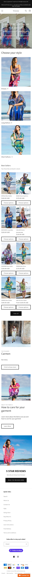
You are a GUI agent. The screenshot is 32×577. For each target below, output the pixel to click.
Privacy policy (27, 573)
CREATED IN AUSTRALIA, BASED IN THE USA (16, 33)
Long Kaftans (5, 123)
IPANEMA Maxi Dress (21, 266)
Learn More (7, 426)
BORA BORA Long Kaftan (7, 230)
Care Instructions (9, 525)
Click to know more (10, 367)
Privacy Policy (7, 520)
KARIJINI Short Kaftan (21, 300)
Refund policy (10, 573)
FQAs (5, 508)
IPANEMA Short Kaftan (6, 300)
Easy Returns (7, 516)
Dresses (3, 89)
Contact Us (7, 504)
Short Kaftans (6, 157)
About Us (6, 500)
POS (15, 571)
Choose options (9, 203)
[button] (2, 11)
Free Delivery (7, 529)
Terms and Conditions (10, 533)
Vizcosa (12, 571)
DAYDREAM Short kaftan (7, 266)
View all (16, 313)
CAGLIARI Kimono (20, 230)
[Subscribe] (26, 544)
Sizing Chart (7, 512)
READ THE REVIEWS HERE (16, 480)
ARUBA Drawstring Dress (22, 196)
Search (5, 496)
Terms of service (18, 573)
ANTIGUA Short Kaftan (6, 196)
